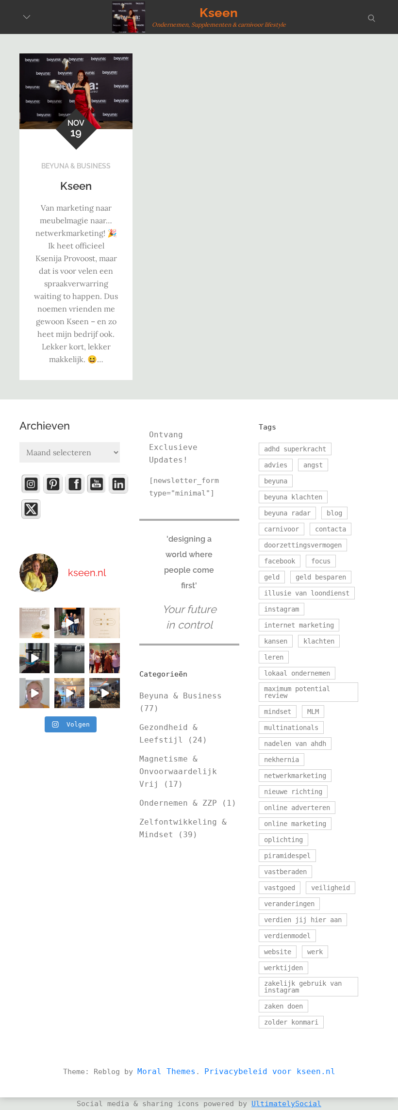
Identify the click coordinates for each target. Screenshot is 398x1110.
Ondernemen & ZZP (178, 803)
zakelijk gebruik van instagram (303, 986)
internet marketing (299, 625)
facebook (279, 561)
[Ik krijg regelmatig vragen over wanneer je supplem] (34, 623)
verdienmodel (287, 936)
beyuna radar (287, 513)
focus (321, 561)
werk (315, 952)
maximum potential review (297, 692)
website (277, 952)
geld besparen (321, 577)
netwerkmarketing (295, 775)
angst (313, 465)
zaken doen (283, 1006)
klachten (318, 641)
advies (275, 465)
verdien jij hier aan (303, 920)
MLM (313, 711)
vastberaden (285, 872)
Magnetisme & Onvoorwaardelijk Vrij (178, 771)
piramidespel (287, 856)
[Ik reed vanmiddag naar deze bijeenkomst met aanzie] (69, 693)
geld (272, 577)
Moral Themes (166, 1071)
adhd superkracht (295, 449)
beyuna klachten (293, 497)
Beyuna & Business (76, 166)
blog (334, 513)
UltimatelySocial (286, 1103)
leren (273, 657)
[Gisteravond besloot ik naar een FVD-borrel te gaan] (104, 658)
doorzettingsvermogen (303, 545)
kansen (275, 641)
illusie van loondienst (306, 593)
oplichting (283, 840)
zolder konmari (291, 1022)
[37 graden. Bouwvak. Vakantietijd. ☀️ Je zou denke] (104, 693)
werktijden (283, 968)
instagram (281, 609)
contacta (330, 529)
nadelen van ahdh (295, 743)
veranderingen (289, 904)
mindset (277, 711)
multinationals (291, 727)
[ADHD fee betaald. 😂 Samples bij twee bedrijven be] (34, 693)
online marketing (295, 824)
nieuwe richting (293, 791)
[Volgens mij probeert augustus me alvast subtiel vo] (69, 658)
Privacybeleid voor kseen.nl (269, 1071)
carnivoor (281, 529)
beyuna (275, 481)
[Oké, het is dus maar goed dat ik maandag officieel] (34, 658)
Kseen (218, 12)
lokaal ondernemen (297, 673)
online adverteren (297, 808)
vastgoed (279, 888)
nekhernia (281, 759)
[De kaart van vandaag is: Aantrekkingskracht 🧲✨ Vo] (104, 623)
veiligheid (330, 888)
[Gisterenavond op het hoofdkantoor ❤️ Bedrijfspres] (69, 623)
